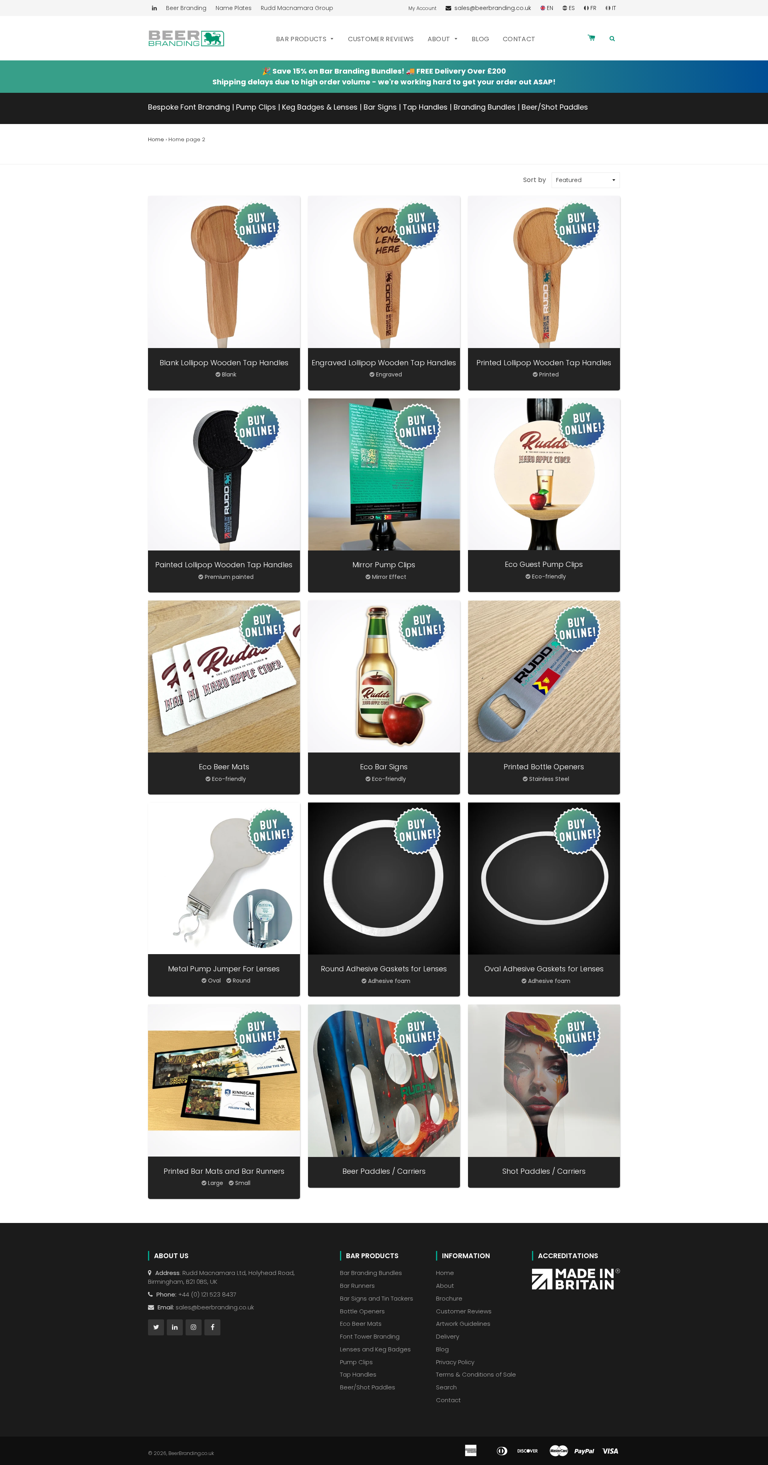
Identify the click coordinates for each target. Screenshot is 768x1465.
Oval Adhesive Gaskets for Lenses (544, 969)
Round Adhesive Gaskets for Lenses (384, 969)
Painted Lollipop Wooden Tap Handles (223, 565)
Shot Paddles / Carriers (544, 1171)
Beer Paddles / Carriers (384, 1171)
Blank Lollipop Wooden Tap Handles (224, 363)
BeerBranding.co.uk (191, 1453)
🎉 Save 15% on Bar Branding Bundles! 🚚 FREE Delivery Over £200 (384, 71)
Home (156, 139)
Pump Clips (256, 107)
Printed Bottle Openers (544, 767)
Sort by (534, 179)
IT (613, 8)
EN (549, 8)
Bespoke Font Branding (189, 107)
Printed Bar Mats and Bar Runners (224, 1171)
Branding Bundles (485, 107)
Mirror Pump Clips (383, 565)
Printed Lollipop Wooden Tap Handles (543, 363)
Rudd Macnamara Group (297, 8)
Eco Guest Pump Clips (544, 564)
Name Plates (234, 8)
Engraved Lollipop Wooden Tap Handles (384, 363)
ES (571, 8)
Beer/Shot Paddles (555, 107)
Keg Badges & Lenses (320, 107)
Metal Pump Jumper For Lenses (224, 969)
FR (592, 8)
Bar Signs (380, 107)
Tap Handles (425, 107)
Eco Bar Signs (384, 767)
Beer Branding (186, 8)
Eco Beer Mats (224, 767)
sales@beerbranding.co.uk (491, 8)
